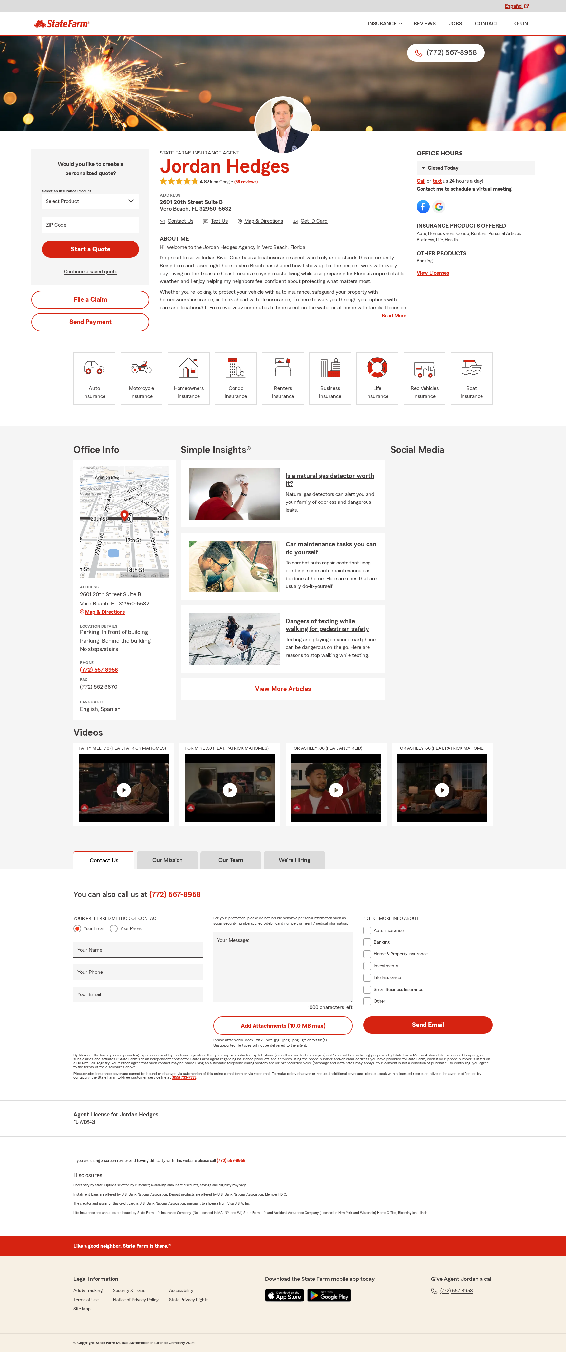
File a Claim (90, 300)
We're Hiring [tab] (294, 860)
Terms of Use (86, 1300)
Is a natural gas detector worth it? (330, 480)
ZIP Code (56, 225)
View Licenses (433, 273)
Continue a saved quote (90, 271)
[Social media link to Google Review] (438, 206)
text (437, 181)
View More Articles (283, 689)
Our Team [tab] (230, 860)
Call (421, 181)
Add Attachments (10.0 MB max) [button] (283, 1026)
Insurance (382, 23)
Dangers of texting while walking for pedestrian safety (327, 625)
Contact (486, 23)
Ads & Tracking (88, 1290)
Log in (519, 23)
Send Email (428, 1025)
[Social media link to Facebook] (423, 206)
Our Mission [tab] (167, 860)
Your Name (89, 950)
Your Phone (131, 928)
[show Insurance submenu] (399, 24)
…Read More (392, 315)
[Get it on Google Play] (329, 1295)
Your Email (94, 928)
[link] (62, 23)
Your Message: (233, 940)
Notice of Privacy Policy (136, 1300)
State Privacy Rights (188, 1300)
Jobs (455, 23)
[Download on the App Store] (284, 1295)
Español (514, 6)
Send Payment (90, 322)
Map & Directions (105, 612)
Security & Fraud (129, 1290)
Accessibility (181, 1290)
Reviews (425, 23)
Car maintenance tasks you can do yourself (331, 548)
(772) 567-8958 (99, 670)
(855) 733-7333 (184, 1077)
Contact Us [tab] (104, 860)
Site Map (82, 1309)
